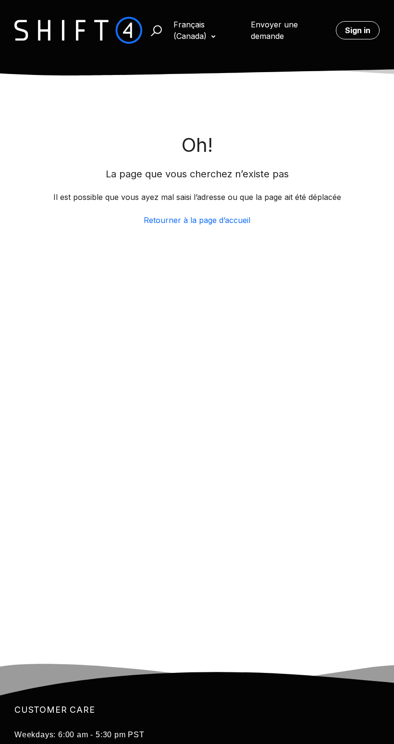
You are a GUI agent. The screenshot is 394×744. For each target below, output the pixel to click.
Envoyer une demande (274, 30)
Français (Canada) (191, 30)
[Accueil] (78, 30)
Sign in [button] (357, 30)
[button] (152, 30)
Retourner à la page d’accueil (197, 220)
